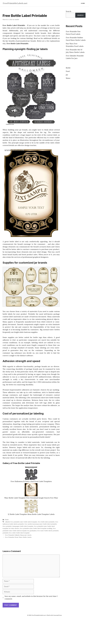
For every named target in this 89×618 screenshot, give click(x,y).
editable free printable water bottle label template (21, 522)
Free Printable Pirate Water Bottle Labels (18, 537)
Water (68, 78)
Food (68, 71)
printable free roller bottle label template (16, 533)
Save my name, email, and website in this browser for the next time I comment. (31, 597)
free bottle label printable (46, 522)
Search (68, 11)
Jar (67, 75)
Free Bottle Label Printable (14, 25)
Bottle (7, 520)
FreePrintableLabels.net (15, 3)
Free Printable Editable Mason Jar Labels (18, 535)
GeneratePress (57, 615)
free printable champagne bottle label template (18, 526)
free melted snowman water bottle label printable (41, 524)
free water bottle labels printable (48, 531)
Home (83, 3)
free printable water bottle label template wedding (36, 528)
